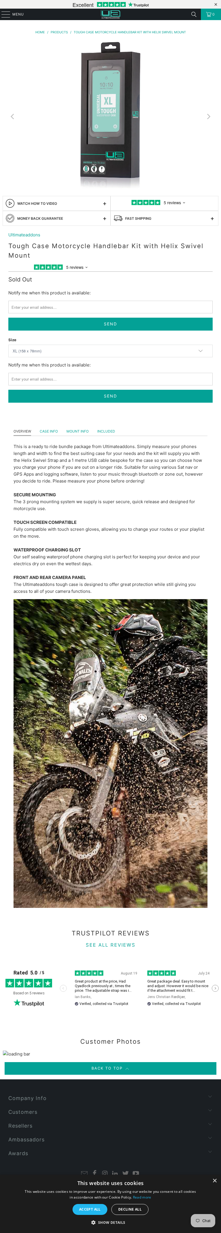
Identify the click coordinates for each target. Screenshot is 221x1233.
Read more (142, 1197)
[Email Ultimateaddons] (84, 1174)
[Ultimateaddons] (110, 14)
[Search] (193, 14)
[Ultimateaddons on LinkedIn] (115, 1174)
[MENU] (3, 14)
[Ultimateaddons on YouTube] (136, 1174)
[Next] (208, 116)
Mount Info (77, 431)
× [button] (214, 1181)
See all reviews (111, 945)
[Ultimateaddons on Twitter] (125, 1174)
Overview (22, 431)
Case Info (49, 431)
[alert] (110, 1204)
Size (12, 339)
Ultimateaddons (24, 235)
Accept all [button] (90, 1209)
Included (106, 431)
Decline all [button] (130, 1209)
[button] (110, 1222)
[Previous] (12, 116)
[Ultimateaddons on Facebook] (95, 1174)
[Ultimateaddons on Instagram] (105, 1174)
